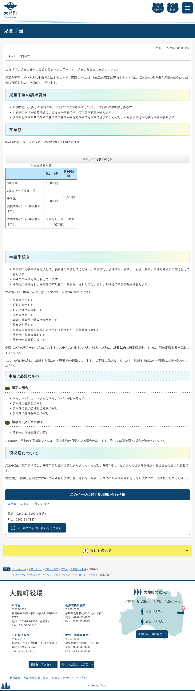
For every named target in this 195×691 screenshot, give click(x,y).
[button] (97, 550)
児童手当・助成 (78, 569)
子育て (64, 569)
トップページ (19, 569)
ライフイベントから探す (75, 574)
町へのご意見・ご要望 (75, 664)
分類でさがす (35, 569)
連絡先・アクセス (41, 664)
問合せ (158, 9)
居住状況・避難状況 (150, 634)
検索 (172, 9)
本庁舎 (12, 504)
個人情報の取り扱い (36, 677)
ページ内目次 (21, 56)
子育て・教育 (51, 569)
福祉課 (23, 504)
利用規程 (15, 677)
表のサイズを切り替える (97, 159)
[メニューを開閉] (187, 7)
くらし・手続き (53, 574)
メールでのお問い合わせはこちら (39, 528)
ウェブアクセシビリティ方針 (69, 677)
